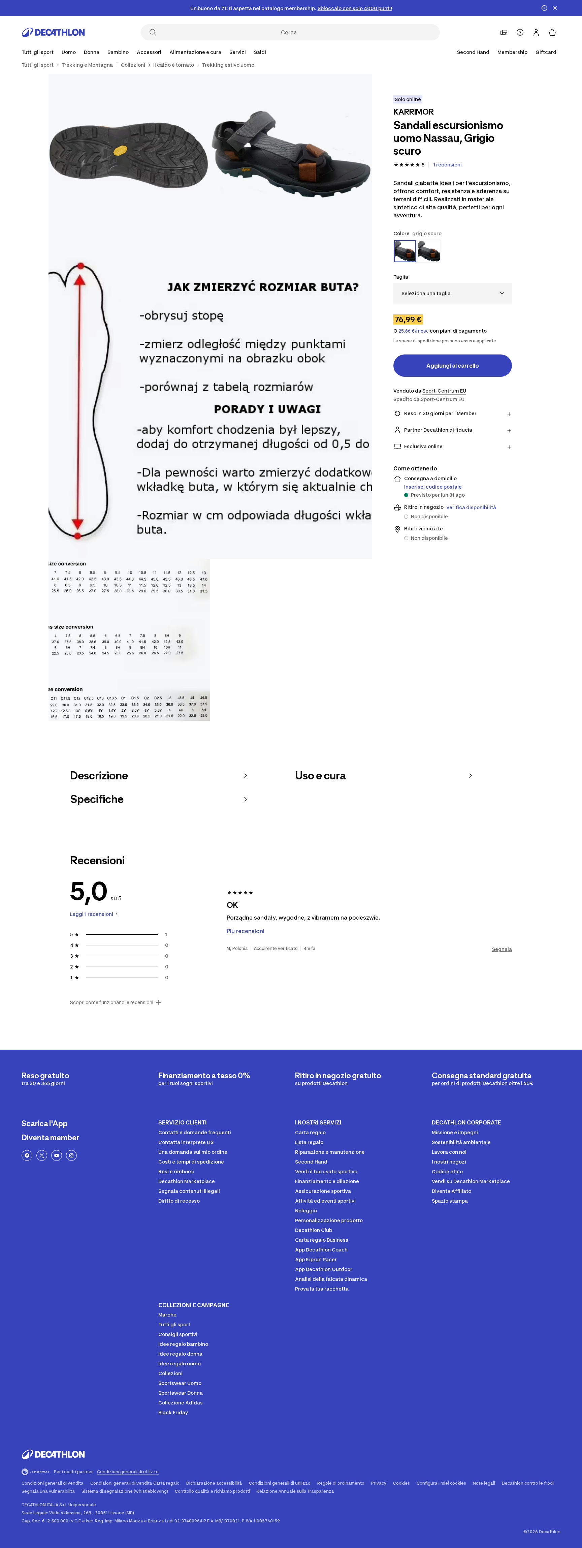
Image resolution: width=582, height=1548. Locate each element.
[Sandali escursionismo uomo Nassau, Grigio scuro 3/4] (210, 397)
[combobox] (452, 293)
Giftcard (546, 52)
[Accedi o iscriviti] (536, 32)
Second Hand (473, 52)
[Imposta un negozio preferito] (504, 32)
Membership (512, 52)
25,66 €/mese (413, 331)
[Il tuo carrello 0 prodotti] (552, 32)
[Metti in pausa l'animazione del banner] (544, 8)
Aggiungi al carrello (452, 365)
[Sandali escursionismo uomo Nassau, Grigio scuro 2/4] (129, 155)
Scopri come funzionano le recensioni (111, 1002)
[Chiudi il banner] (555, 8)
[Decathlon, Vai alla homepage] (53, 32)
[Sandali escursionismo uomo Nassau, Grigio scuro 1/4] (291, 155)
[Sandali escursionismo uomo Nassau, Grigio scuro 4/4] (129, 640)
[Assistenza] (520, 32)
